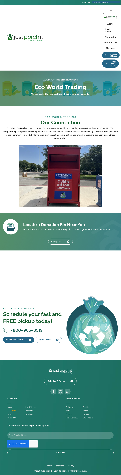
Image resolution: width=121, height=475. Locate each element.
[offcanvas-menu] (110, 10)
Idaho (68, 411)
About (110, 23)
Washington (88, 418)
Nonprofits (110, 37)
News (9, 414)
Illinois (85, 411)
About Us (11, 407)
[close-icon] (104, 13)
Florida (86, 407)
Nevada (86, 414)
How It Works (107, 30)
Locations (109, 42)
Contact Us (11, 418)
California (69, 407)
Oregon (69, 414)
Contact (110, 48)
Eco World (11, 411)
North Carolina (72, 418)
